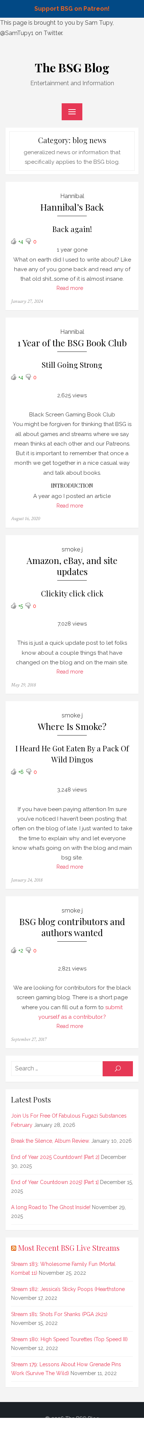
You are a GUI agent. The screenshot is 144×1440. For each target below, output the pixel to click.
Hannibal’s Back (72, 207)
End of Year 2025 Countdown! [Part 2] (55, 1157)
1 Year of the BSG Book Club (72, 343)
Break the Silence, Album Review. (50, 1141)
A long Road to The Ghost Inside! (50, 1207)
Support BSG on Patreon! (72, 8)
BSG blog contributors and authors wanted (72, 927)
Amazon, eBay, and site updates (72, 566)
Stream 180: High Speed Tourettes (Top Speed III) (69, 1339)
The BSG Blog (72, 67)
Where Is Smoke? (72, 726)
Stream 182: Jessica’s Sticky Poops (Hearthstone (68, 1289)
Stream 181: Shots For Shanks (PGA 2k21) (59, 1314)
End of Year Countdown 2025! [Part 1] (55, 1182)
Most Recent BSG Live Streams (69, 1248)
